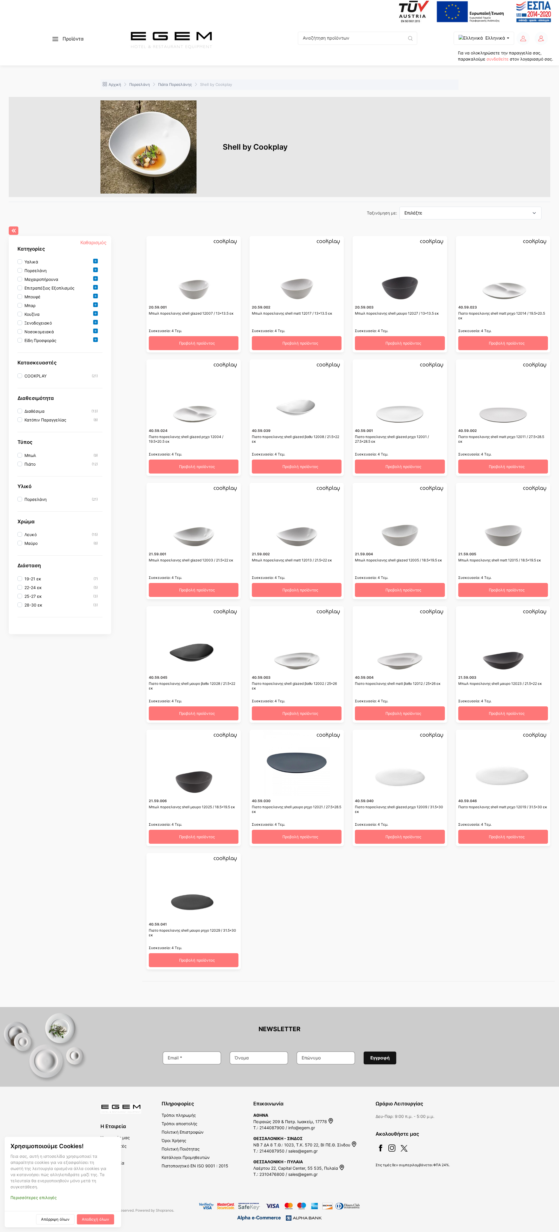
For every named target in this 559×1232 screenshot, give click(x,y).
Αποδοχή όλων (95, 1219)
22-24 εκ (33, 587)
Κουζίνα (32, 314)
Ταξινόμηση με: (382, 212)
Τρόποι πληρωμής (179, 1115)
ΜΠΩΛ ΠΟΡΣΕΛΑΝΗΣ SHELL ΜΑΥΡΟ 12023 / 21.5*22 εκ (500, 683)
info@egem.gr (301, 1127)
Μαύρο (31, 543)
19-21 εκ (32, 578)
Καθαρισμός (93, 242)
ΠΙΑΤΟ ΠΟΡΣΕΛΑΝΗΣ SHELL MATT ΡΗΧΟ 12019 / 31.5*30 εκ (502, 807)
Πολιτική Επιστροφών (183, 1132)
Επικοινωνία (112, 1162)
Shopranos (164, 1210)
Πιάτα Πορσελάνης (175, 84)
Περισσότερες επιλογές (33, 1197)
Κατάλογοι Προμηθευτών (186, 1157)
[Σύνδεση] (523, 38)
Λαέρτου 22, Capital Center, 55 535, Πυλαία (296, 1168)
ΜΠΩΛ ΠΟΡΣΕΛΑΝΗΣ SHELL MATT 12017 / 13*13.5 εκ (292, 313)
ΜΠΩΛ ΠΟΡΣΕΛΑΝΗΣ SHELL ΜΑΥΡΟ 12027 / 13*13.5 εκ (397, 313)
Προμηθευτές (113, 1146)
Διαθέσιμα (34, 411)
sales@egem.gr (303, 1150)
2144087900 (271, 1127)
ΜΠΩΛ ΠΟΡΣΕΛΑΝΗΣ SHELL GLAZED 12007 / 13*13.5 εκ (191, 313)
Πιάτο (30, 464)
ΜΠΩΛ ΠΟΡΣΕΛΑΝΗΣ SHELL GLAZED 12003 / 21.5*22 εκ (191, 560)
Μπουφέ (32, 296)
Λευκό (30, 534)
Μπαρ (30, 305)
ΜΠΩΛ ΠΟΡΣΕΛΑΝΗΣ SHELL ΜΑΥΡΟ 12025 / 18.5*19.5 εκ (192, 807)
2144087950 (271, 1150)
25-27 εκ (33, 596)
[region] (59, 301)
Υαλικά (31, 261)
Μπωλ (30, 455)
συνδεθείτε (498, 58)
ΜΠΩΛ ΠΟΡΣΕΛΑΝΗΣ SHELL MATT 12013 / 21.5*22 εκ (292, 560)
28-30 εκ (33, 604)
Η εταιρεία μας (115, 1137)
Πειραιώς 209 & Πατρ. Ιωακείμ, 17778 (290, 1121)
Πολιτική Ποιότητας (181, 1148)
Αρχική (115, 84)
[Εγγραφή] (541, 38)
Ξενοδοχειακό (38, 322)
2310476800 (271, 1174)
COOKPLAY (35, 375)
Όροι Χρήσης (174, 1140)
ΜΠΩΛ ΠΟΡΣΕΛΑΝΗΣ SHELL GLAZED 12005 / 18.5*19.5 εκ (398, 560)
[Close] (13, 230)
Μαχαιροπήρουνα (41, 279)
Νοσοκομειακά (39, 331)
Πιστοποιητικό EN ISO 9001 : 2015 (195, 1165)
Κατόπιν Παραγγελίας (45, 419)
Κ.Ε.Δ (105, 1154)
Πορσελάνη (139, 84)
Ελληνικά (495, 38)
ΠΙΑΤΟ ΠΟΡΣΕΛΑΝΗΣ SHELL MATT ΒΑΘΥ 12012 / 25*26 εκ (398, 683)
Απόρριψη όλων (55, 1219)
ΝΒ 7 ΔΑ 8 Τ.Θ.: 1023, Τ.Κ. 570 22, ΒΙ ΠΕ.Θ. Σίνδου (302, 1144)
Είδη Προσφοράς (40, 340)
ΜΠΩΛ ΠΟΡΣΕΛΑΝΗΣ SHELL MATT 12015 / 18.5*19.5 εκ (499, 560)
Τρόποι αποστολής (179, 1123)
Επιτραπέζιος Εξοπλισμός (49, 288)
